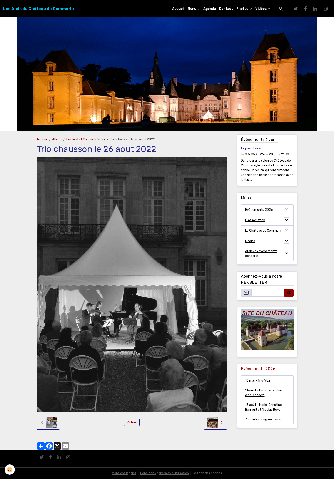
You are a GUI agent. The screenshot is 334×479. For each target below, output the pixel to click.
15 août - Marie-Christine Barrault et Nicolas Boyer (263, 407)
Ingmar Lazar (251, 148)
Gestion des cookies (207, 473)
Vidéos (261, 9)
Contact (226, 9)
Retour (132, 422)
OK (289, 293)
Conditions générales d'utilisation (164, 473)
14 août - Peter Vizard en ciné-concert (263, 392)
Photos (242, 9)
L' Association (255, 220)
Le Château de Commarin (263, 231)
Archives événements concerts (261, 253)
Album (57, 139)
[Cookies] (10, 469)
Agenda (209, 9)
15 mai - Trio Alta (257, 380)
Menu (192, 9)
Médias (250, 241)
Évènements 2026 (259, 210)
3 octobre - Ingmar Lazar (263, 419)
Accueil (178, 9)
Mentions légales (124, 473)
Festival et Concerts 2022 (85, 139)
